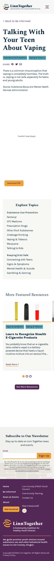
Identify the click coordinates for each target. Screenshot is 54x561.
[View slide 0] (23, 376)
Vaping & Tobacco (37, 58)
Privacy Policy (9, 555)
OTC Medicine (14, 221)
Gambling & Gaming (19, 272)
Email (5, 451)
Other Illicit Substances (20, 230)
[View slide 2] (30, 376)
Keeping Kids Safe (17, 255)
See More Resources (27, 386)
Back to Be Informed (17, 21)
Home (6, 486)
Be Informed (9, 491)
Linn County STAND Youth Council (35, 487)
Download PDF (14, 183)
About (6, 502)
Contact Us (27, 497)
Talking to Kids (15, 248)
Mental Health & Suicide (21, 268)
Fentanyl (11, 217)
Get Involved (11, 509)
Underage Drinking (17, 234)
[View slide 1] (27, 376)
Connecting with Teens (20, 259)
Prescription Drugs (17, 225)
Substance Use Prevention (15, 58)
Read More (11, 364)
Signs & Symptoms (18, 264)
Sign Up (44, 455)
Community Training (32, 493)
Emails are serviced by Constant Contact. (32, 470)
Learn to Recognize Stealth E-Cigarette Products (26, 336)
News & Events (11, 497)
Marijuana (12, 243)
